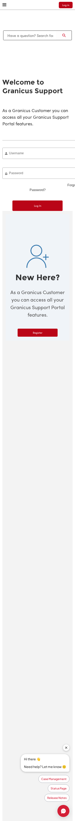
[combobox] (29, 35)
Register (37, 332)
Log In (37, 206)
